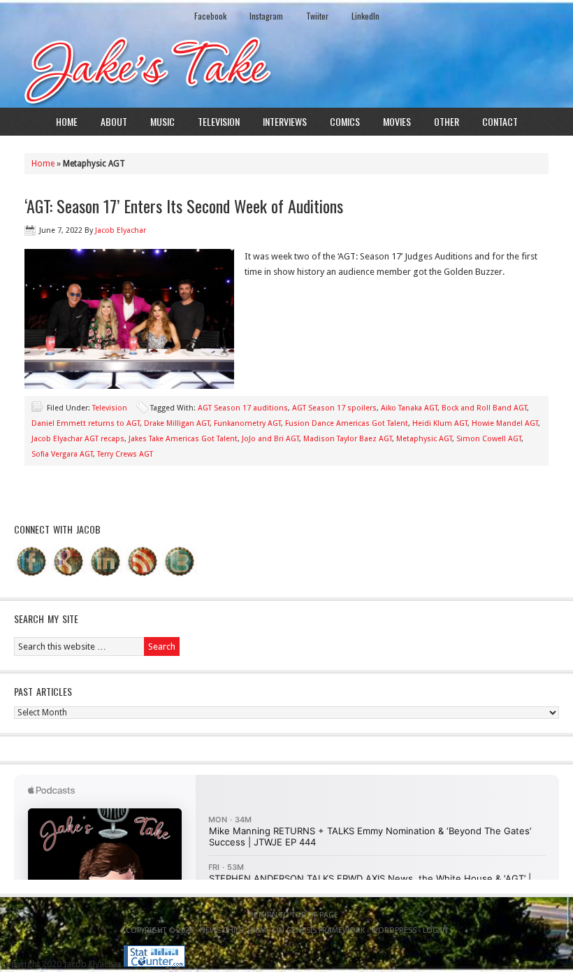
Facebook (210, 16)
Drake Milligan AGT (177, 423)
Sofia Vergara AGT (62, 454)
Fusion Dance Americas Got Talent (346, 423)
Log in (435, 930)
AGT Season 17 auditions (243, 408)
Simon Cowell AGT (488, 438)
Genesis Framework (325, 930)
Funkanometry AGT (247, 423)
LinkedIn (365, 16)
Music (162, 121)
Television (219, 121)
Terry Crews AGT (125, 454)
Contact (500, 121)
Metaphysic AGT (424, 438)
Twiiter (317, 16)
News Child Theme (235, 930)
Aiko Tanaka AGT (409, 408)
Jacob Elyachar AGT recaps (77, 438)
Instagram (266, 16)
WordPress (393, 930)
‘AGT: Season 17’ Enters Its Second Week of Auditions (183, 205)
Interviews (285, 121)
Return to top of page (293, 915)
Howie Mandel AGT (505, 423)
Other (446, 121)
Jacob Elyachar (120, 230)
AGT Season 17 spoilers (334, 408)
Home (67, 121)
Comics (345, 121)
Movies (397, 121)
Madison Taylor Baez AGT (347, 438)
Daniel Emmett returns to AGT (85, 423)
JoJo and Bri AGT (270, 438)
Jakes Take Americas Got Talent (183, 438)
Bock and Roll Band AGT (484, 408)
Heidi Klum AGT (439, 423)
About (114, 121)
